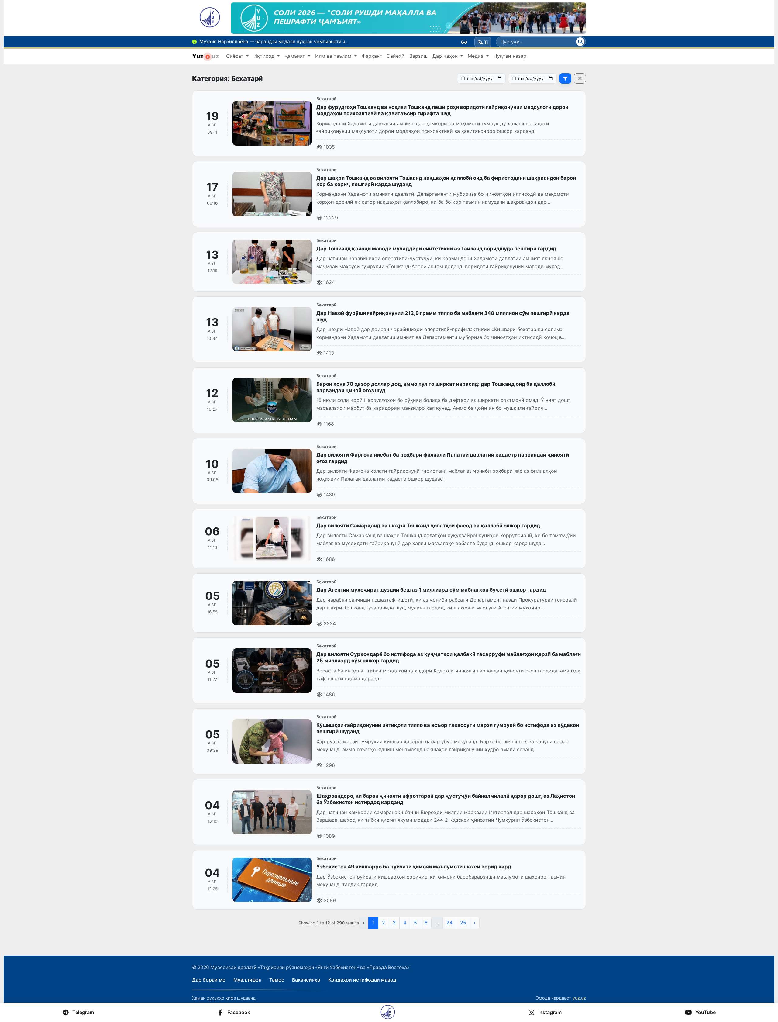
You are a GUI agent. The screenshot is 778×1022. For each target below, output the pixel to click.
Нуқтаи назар (510, 56)
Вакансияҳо (306, 980)
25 (463, 923)
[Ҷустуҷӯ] (580, 41)
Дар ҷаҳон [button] (445, 56)
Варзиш (418, 56)
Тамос (276, 980)
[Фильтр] (565, 78)
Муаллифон (247, 980)
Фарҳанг (372, 56)
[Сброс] (580, 78)
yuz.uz (579, 997)
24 (449, 923)
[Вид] (464, 41)
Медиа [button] (476, 56)
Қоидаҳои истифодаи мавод (362, 980)
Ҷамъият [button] (295, 56)
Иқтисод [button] (264, 56)
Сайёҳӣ (395, 56)
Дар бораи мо (208, 980)
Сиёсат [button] (235, 56)
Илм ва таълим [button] (334, 56)
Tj (486, 42)
